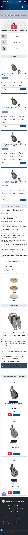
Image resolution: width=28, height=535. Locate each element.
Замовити (23, 89)
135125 (5, 82)
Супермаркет (5, 111)
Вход (25, 1)
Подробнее (16, 414)
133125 (5, 190)
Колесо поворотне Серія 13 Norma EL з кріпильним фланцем (14, 145)
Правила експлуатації (7, 519)
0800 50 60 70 (5, 1)
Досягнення (18, 521)
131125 (5, 153)
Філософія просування (20, 523)
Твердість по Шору (7, 521)
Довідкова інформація (7, 523)
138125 (5, 116)
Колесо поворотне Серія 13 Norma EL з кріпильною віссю (14, 182)
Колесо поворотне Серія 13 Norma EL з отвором (14, 74)
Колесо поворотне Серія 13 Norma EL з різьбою (14, 108)
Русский (19, 1)
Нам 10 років (18, 519)
